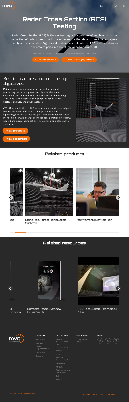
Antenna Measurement (62, 340)
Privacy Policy (111, 394)
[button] (109, 6)
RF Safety (60, 367)
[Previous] (10, 197)
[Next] (118, 197)
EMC (58, 354)
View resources (16, 138)
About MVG (41, 340)
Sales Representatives (43, 347)
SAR (57, 376)
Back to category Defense (81, 60)
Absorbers (60, 363)
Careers (39, 356)
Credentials (41, 352)
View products (15, 130)
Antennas (60, 351)
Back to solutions (47, 60)
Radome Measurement (62, 358)
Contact (39, 343)
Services (59, 380)
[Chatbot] (101, 6)
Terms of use (97, 394)
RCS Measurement (62, 346)
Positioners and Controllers (63, 371)
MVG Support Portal (82, 340)
